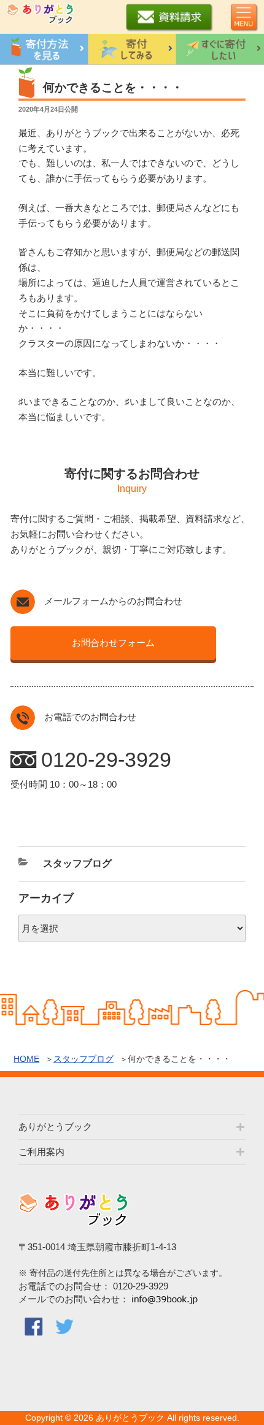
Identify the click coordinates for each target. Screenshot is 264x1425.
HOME (26, 1059)
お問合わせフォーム (113, 642)
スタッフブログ (83, 1059)
